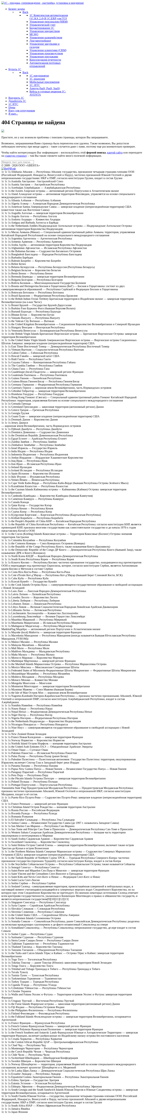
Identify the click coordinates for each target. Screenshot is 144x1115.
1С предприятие (39, 75)
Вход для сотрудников (21, 110)
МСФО (34, 34)
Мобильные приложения (44, 81)
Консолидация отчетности (45, 59)
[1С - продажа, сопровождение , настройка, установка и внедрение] (42, 2)
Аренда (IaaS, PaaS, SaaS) (45, 88)
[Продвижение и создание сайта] (8, 168)
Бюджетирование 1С (42, 27)
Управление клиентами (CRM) (48, 50)
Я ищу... (13, 113)
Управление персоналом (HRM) (49, 21)
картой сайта (115, 152)
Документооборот (40, 40)
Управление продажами (44, 56)
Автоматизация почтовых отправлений (45, 64)
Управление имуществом (45, 31)
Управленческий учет (42, 24)
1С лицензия (37, 78)
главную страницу (16, 155)
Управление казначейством (46, 37)
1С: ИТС (35, 85)
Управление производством (46, 53)
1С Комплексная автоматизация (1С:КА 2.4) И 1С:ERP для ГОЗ (49, 17)
